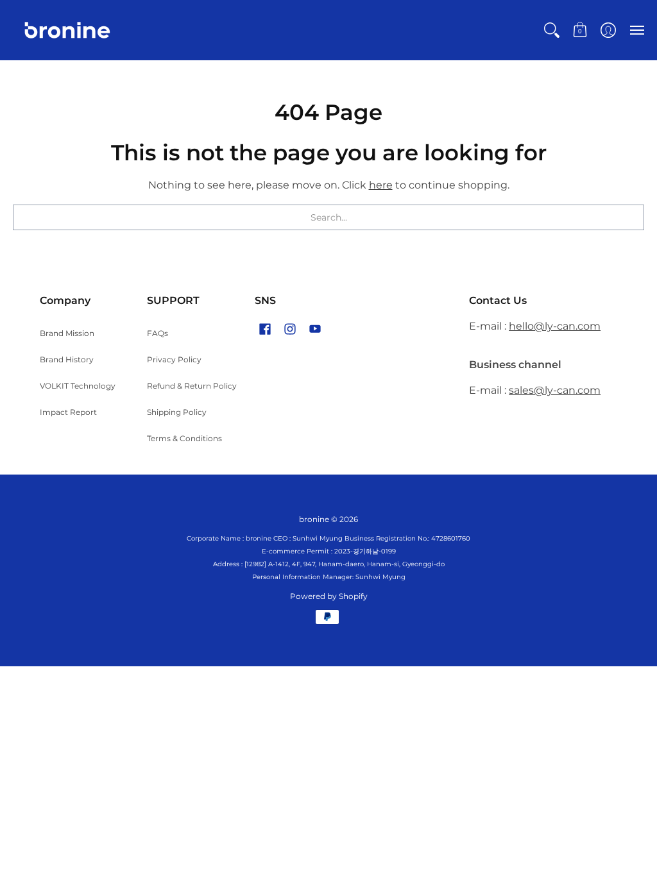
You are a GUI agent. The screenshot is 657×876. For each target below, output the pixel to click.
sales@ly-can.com (555, 390)
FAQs (157, 333)
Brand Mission (67, 333)
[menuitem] (552, 30)
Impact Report (68, 412)
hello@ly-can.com (555, 326)
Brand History (67, 359)
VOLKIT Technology (77, 386)
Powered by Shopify (329, 596)
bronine (314, 519)
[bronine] (67, 30)
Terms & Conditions (184, 438)
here (381, 185)
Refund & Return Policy (192, 386)
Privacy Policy (174, 359)
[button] (552, 30)
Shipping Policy (177, 412)
